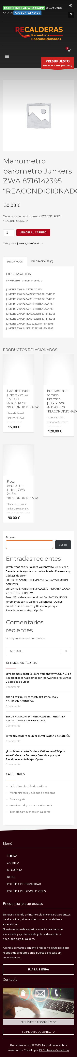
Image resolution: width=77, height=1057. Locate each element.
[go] (66, 651)
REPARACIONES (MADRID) (57, 63)
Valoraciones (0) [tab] (42, 261)
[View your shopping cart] (69, 50)
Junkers (21, 243)
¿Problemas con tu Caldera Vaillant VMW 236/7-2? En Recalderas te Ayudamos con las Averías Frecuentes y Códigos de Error (38, 571)
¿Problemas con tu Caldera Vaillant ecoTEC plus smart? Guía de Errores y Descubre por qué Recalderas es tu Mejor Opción (34, 606)
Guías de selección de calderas (28, 786)
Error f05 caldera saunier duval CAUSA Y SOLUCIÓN (36, 597)
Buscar (10, 537)
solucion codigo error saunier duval (31, 805)
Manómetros (35, 243)
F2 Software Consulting (54, 1050)
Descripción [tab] (15, 261)
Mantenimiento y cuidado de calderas (32, 793)
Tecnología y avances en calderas (30, 812)
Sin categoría (17, 799)
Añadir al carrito (33, 232)
